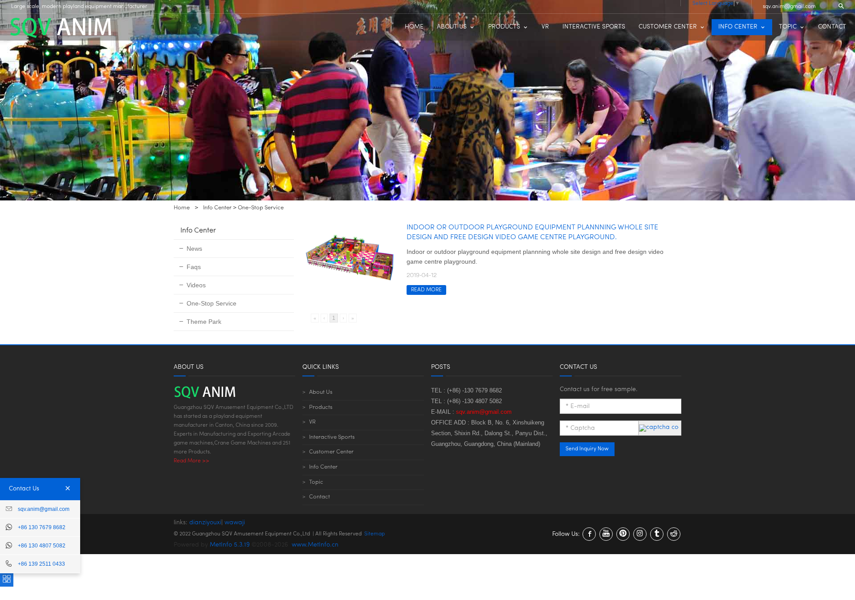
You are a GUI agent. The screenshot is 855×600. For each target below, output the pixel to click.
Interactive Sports (332, 437)
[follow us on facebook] (589, 534)
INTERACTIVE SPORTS (593, 27)
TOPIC (788, 27)
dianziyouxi (205, 522)
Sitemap (374, 534)
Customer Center (331, 452)
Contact (319, 497)
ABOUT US (452, 27)
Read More (426, 290)
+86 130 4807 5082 (41, 546)
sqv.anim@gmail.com (789, 6)
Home (182, 208)
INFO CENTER (737, 27)
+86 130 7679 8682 (41, 527)
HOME (414, 27)
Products (321, 407)
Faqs (194, 266)
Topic (316, 482)
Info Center (217, 208)
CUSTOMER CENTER (668, 27)
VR (545, 27)
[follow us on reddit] (673, 534)
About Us (321, 392)
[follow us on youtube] (606, 534)
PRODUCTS (504, 27)
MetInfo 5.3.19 (230, 545)
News (194, 248)
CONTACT (832, 27)
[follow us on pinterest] (623, 534)
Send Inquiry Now (587, 449)
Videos (196, 285)
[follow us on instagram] (640, 534)
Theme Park (204, 321)
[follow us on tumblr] (657, 534)
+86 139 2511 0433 (41, 564)
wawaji (234, 522)
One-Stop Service (261, 208)
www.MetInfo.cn (315, 545)
